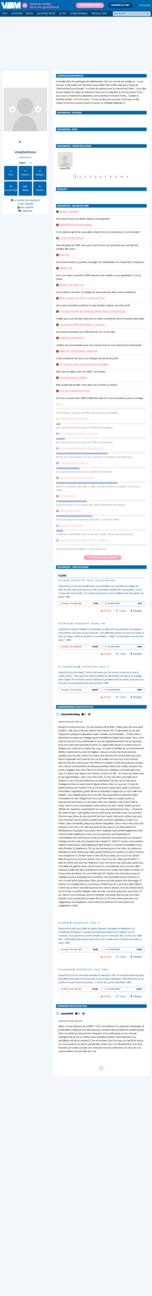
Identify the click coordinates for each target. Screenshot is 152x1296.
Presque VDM (99, 14)
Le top (62, 14)
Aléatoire (17, 14)
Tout (5, 14)
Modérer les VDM (120, 5)
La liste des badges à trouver (102, 558)
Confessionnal (79, 14)
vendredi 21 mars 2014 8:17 (70, 1021)
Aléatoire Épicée (46, 14)
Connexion (145, 5)
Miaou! (22, 163)
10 (122, 177)
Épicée (29, 14)
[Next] (127, 177)
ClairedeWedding (70, 714)
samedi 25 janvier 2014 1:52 (70, 722)
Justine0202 (67, 1014)
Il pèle (62, 575)
